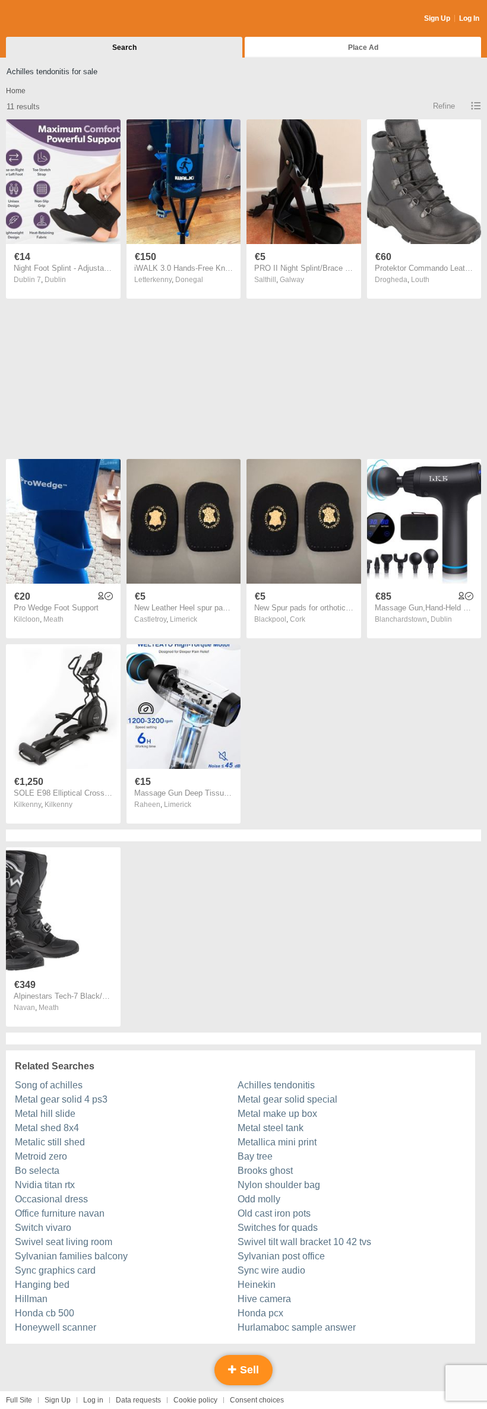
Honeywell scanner (55, 1327)
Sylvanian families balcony (71, 1256)
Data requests (138, 1400)
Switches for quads (278, 1228)
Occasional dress (51, 1199)
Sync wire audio (271, 1270)
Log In (469, 18)
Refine (444, 106)
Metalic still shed (50, 1142)
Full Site (19, 1400)
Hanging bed (42, 1285)
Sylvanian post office (281, 1256)
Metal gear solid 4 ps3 (61, 1099)
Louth (420, 280)
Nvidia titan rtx (45, 1185)
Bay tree (255, 1156)
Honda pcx (260, 1313)
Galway (292, 280)
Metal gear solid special (287, 1099)
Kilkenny (58, 804)
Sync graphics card (55, 1270)
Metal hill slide (45, 1114)
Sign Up (437, 18)
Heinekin (257, 1285)
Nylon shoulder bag (279, 1185)
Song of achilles (49, 1085)
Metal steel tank (270, 1128)
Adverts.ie (52, 19)
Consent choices (257, 1400)
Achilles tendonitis (276, 1085)
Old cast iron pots (274, 1213)
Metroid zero (41, 1156)
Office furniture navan (60, 1213)
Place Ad (363, 47)
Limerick (183, 619)
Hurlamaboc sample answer (297, 1327)
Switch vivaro (43, 1228)
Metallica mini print (277, 1142)
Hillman (31, 1299)
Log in (93, 1400)
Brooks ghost (265, 1171)
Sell (248, 1370)
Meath (53, 619)
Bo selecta (37, 1171)
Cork (297, 619)
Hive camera (264, 1299)
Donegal (189, 280)
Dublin (55, 280)
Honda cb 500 (44, 1313)
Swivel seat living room (63, 1242)
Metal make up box (277, 1114)
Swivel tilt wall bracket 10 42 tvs (304, 1242)
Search (124, 47)
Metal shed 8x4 (47, 1128)
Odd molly (259, 1199)
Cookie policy (195, 1400)
